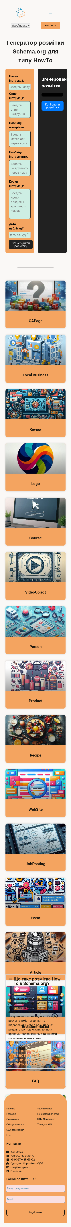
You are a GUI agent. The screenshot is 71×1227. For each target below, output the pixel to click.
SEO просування (15, 1130)
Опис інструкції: (16, 96)
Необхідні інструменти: (18, 154)
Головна (10, 1108)
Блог (8, 1135)
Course (35, 538)
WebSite (36, 809)
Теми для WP (44, 1124)
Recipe (35, 755)
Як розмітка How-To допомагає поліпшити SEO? (34, 1077)
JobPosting (35, 864)
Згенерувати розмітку (21, 244)
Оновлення (12, 1119)
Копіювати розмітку (52, 106)
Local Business (35, 375)
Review (35, 429)
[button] (50, 13)
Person (35, 646)
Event (35, 918)
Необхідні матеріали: (17, 125)
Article (35, 972)
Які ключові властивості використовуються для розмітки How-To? (32, 1057)
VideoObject (35, 592)
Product (35, 701)
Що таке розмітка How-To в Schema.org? (38, 981)
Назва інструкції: (16, 78)
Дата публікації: (16, 226)
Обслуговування (15, 1124)
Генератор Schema (48, 1114)
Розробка (11, 1114)
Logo (35, 483)
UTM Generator (46, 1119)
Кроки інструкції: (16, 184)
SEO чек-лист (44, 1108)
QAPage (35, 321)
